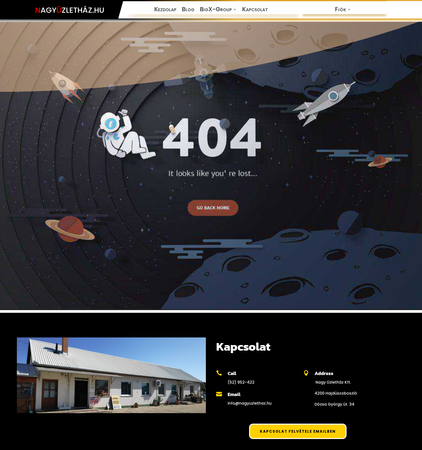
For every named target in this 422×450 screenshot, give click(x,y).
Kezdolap (165, 10)
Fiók (340, 10)
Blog (188, 10)
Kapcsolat (255, 10)
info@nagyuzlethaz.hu (250, 403)
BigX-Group (216, 10)
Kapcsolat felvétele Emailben (298, 431)
